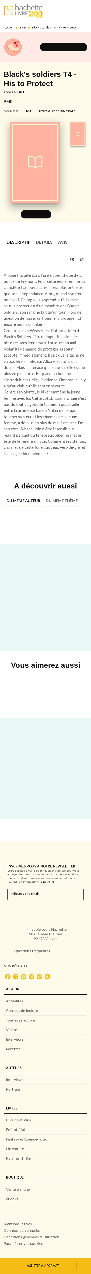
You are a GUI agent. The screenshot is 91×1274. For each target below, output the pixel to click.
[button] (63, 47)
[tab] (18, 242)
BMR (22, 27)
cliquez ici (47, 882)
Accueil (8, 27)
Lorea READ (14, 92)
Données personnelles (22, 1230)
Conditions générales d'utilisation (31, 1237)
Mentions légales (18, 1224)
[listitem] (8, 977)
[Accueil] (23, 11)
